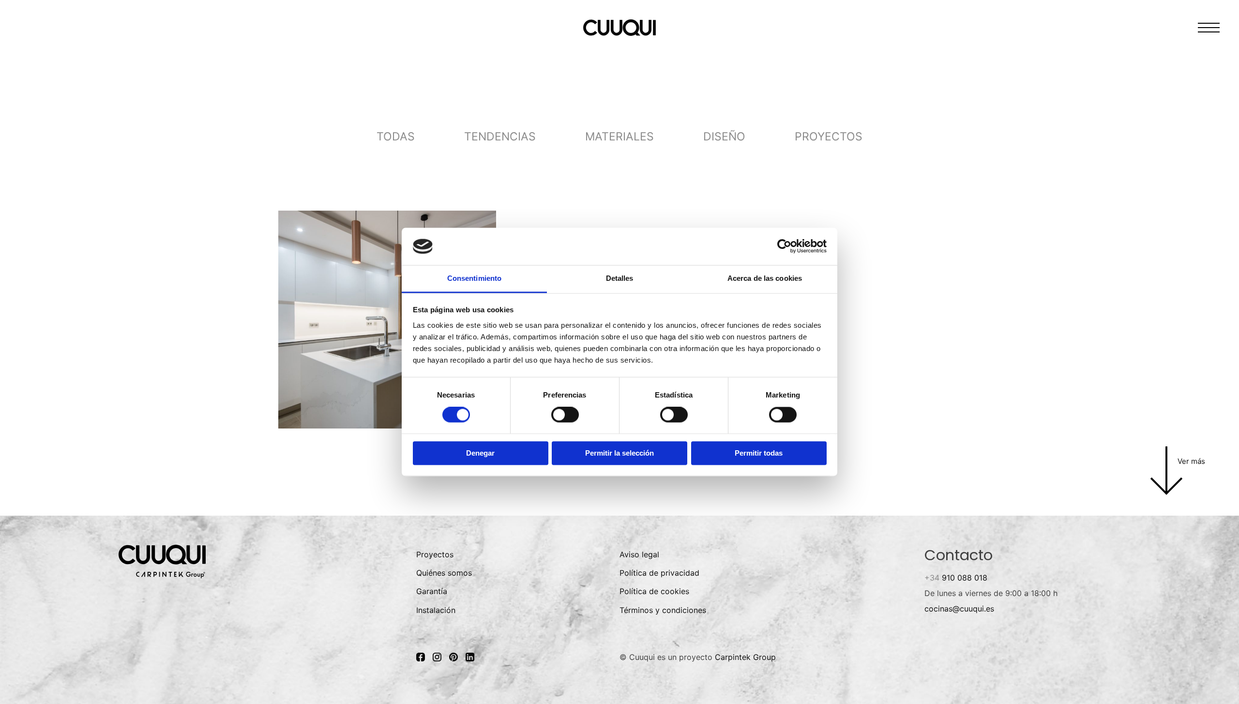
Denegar (480, 453)
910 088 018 (955, 577)
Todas (396, 136)
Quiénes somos (444, 573)
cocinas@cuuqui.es (959, 608)
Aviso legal (639, 554)
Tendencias (500, 136)
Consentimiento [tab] (474, 278)
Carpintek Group (745, 657)
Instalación (435, 610)
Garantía (431, 591)
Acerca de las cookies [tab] (764, 278)
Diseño (724, 136)
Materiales (619, 136)
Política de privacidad (659, 573)
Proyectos (828, 136)
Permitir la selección (619, 453)
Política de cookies (654, 591)
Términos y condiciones (663, 610)
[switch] (565, 415)
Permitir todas (759, 453)
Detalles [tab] (620, 278)
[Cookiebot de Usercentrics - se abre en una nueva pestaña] (784, 246)
